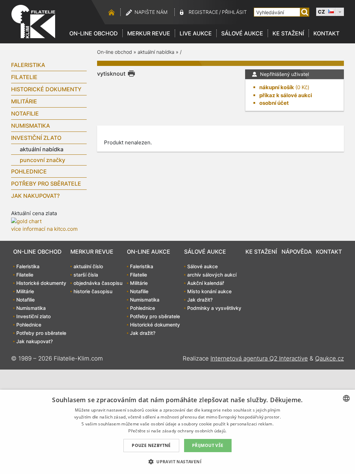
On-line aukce (148, 251)
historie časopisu (92, 291)
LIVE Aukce (196, 33)
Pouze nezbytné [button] (151, 445)
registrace (203, 12)
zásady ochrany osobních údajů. (194, 431)
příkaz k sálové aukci (285, 95)
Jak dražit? (142, 333)
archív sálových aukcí (211, 275)
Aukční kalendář (205, 283)
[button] (177, 461)
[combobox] (346, 398)
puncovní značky (42, 159)
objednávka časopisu (97, 283)
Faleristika (28, 64)
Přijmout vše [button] (208, 445)
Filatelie (24, 77)
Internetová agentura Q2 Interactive (259, 358)
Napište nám (151, 12)
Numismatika (30, 125)
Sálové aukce (242, 33)
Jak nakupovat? (35, 195)
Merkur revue (148, 33)
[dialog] (177, 432)
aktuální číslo (88, 266)
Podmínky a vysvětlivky (214, 308)
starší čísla (85, 275)
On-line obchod (93, 33)
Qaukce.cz (329, 358)
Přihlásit (234, 12)
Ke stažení (288, 33)
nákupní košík (276, 87)
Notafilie (25, 113)
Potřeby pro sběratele (46, 183)
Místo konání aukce (209, 291)
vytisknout (111, 73)
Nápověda (297, 251)
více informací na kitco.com (44, 229)
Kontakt (326, 33)
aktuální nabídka (41, 149)
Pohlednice (29, 171)
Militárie (24, 101)
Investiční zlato (36, 137)
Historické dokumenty (46, 89)
